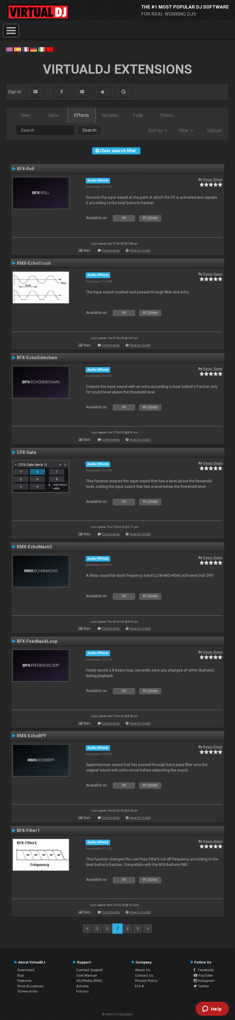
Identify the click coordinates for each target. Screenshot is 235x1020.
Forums (82, 991)
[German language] (33, 48)
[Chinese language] (50, 48)
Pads (138, 115)
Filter (184, 130)
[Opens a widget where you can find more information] (212, 1009)
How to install (140, 250)
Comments (111, 250)
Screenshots (27, 991)
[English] (9, 48)
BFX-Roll (25, 168)
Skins (53, 115)
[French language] (25, 48)
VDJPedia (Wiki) (89, 980)
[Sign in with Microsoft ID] (82, 92)
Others (166, 115)
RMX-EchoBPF (32, 735)
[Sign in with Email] (35, 92)
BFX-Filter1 (28, 830)
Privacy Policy (146, 980)
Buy (20, 975)
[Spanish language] (17, 48)
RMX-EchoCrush (34, 263)
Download (25, 970)
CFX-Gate (26, 452)
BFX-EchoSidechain (37, 357)
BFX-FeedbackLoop (37, 641)
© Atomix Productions (117, 1014)
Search (89, 130)
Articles (82, 986)
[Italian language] (41, 48)
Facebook (204, 970)
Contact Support (89, 970)
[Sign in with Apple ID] (103, 92)
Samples (109, 115)
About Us (142, 970)
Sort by (156, 130)
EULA (139, 986)
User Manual (86, 975)
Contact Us (144, 975)
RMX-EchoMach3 (34, 546)
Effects (81, 115)
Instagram (206, 980)
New (25, 115)
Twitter (203, 986)
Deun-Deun (212, 179)
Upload (214, 130)
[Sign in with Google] (123, 92)
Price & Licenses (30, 986)
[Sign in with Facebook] (61, 92)
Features (24, 980)
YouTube (204, 975)
